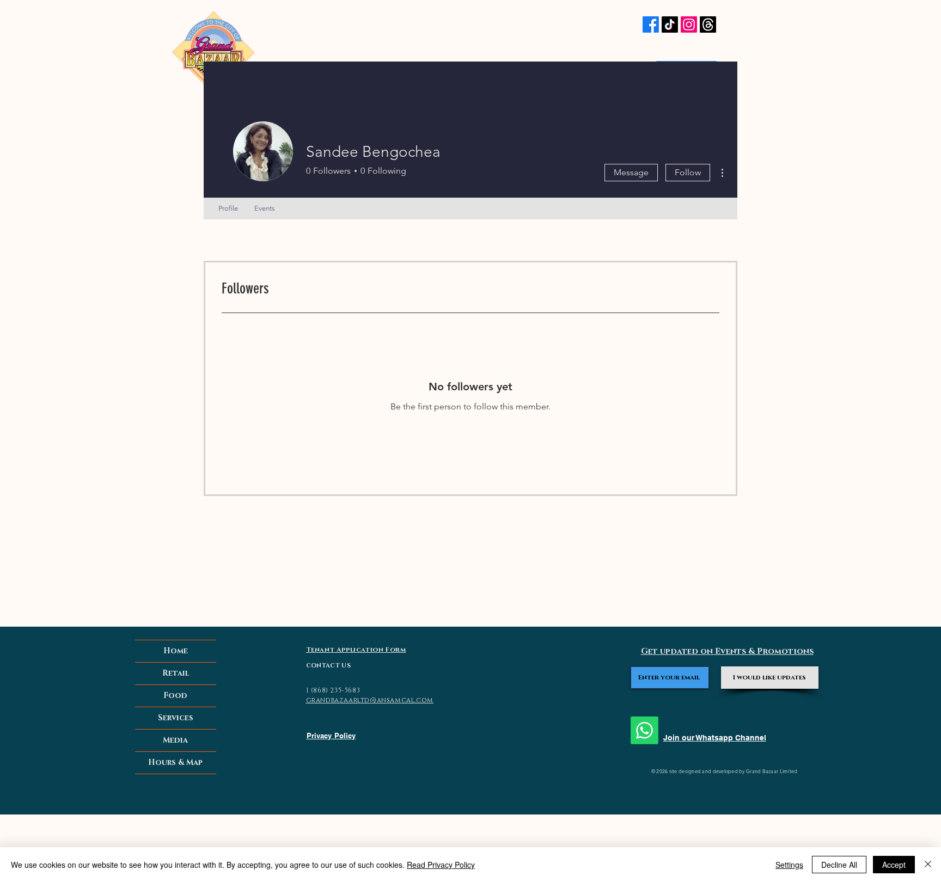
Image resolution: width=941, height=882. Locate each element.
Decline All (839, 864)
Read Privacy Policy (441, 864)
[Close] (927, 864)
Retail (175, 673)
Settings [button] (789, 864)
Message (631, 172)
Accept (894, 864)
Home (175, 651)
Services (175, 718)
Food (175, 695)
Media (175, 740)
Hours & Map (175, 762)
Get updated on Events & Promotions (727, 651)
